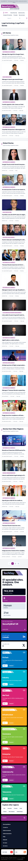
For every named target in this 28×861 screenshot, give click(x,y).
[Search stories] (24, 818)
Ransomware (22, 15)
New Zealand (11, 811)
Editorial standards (7, 833)
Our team (5, 842)
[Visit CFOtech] (9, 653)
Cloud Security (13, 12)
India (21, 808)
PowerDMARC (20, 859)
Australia (10, 808)
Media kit (11, 665)
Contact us (5, 827)
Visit (4, 665)
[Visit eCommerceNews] (9, 729)
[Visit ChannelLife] (9, 672)
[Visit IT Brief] (9, 748)
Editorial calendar (7, 830)
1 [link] (12, 563)
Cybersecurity (21, 12)
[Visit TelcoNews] (9, 786)
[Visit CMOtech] (9, 690)
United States (20, 811)
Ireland (4, 811)
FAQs (4, 836)
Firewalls (16, 15)
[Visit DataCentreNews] (9, 710)
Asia (4, 808)
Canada (15, 808)
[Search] (20, 18)
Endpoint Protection (7, 15)
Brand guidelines (6, 824)
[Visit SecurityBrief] (9, 767)
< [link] (9, 563)
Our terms (5, 845)
